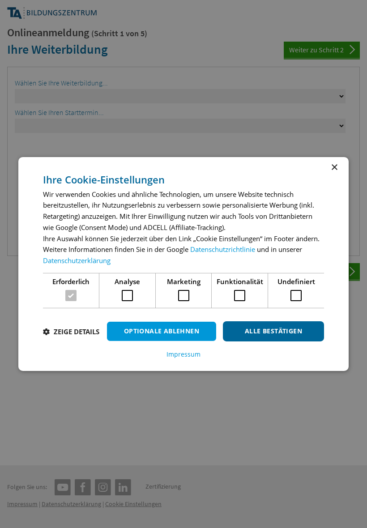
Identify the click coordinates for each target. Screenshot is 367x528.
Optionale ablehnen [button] (161, 331)
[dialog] (183, 264)
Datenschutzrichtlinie (222, 249)
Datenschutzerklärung (77, 260)
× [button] (334, 167)
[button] (71, 331)
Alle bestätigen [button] (273, 331)
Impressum (183, 354)
